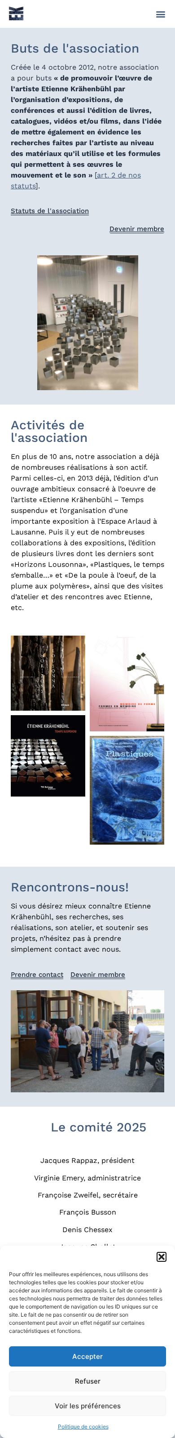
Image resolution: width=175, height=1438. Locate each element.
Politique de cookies (83, 1426)
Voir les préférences (88, 1406)
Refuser (88, 1381)
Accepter (87, 1356)
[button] (161, 1256)
